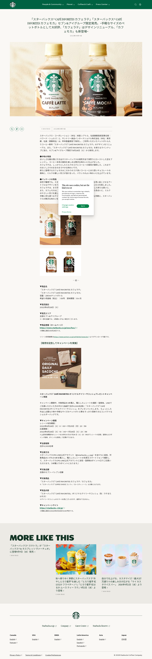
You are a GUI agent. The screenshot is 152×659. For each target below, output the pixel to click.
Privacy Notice (66, 212)
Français (13, 643)
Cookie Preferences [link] (53, 655)
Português (81, 646)
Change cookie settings (68, 206)
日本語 (123, 639)
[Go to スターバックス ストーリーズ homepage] (13, 4)
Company (65, 626)
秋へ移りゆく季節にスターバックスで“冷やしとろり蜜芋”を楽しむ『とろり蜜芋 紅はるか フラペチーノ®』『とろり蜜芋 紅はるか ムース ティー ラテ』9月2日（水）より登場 (76, 584)
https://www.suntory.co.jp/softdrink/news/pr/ (71, 337)
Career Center (80, 626)
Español (80, 643)
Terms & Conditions (33, 655)
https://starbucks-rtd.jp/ (51, 508)
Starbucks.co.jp (48, 626)
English (12, 639)
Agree (83, 206)
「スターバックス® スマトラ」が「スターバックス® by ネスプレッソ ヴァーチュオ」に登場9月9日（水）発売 (30, 548)
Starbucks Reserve (100, 626)
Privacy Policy (15, 655)
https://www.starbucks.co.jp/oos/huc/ (58, 328)
